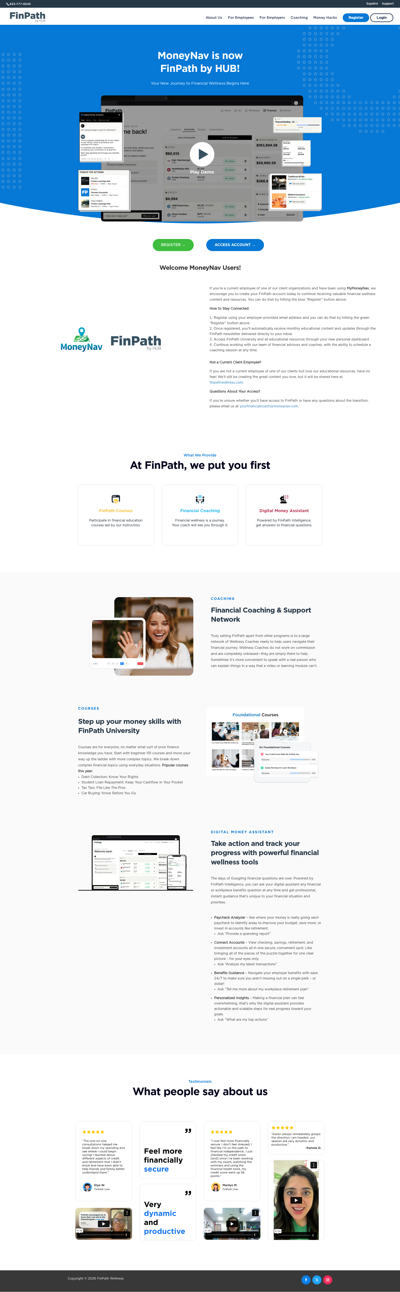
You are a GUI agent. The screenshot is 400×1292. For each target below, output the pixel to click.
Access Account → (235, 245)
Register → (173, 245)
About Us (214, 17)
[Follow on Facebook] (306, 1279)
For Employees (241, 17)
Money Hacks (325, 17)
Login (382, 17)
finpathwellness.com (226, 382)
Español (372, 3)
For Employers (272, 17)
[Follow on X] (316, 1279)
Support (388, 3)
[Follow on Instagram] (327, 1279)
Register (356, 17)
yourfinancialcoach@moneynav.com (269, 406)
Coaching (299, 17)
